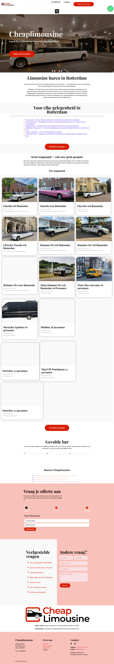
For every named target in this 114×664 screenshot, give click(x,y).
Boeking (56, 510)
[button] (2, 43)
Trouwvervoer (48, 629)
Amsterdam (52, 625)
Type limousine (26, 511)
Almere (46, 625)
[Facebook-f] (71, 644)
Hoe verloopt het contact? (38, 587)
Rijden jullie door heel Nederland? (41, 577)
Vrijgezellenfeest (57, 629)
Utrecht (65, 625)
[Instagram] (57, 11)
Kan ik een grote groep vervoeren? (41, 568)
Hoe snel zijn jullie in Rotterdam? (41, 563)
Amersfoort (71, 625)
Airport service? (35, 582)
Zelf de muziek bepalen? (38, 592)
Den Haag (59, 625)
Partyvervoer (66, 629)
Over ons (28, 2)
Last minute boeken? (37, 573)
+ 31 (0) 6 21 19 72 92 (82, 647)
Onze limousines (41, 2)
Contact (67, 2)
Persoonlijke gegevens (87, 511)
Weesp (77, 625)
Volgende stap (30, 529)
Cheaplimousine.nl (79, 649)
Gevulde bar (56, 2)
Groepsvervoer (75, 629)
